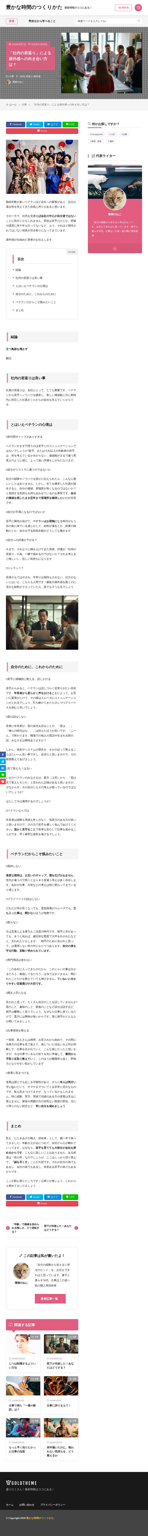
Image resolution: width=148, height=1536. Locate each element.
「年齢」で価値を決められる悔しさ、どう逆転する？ (25, 1228)
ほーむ (13, 104)
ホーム (9, 1504)
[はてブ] (3, 768)
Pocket (44, 131)
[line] (3, 775)
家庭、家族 (98, 141)
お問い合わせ (26, 1504)
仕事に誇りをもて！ (59, 1405)
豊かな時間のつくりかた (49, 7)
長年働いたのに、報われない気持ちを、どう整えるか (60, 1451)
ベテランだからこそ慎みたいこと (35, 303)
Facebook (17, 124)
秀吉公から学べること (31, 21)
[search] (139, 21)
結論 (17, 270)
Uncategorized (98, 134)
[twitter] (3, 761)
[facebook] (3, 754)
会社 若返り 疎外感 (30, 76)
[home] (115, 248)
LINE (72, 124)
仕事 (11, 76)
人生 (114, 134)
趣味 (113, 141)
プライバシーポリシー (52, 1504)
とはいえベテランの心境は (31, 287)
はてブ (54, 124)
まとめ (19, 311)
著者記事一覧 (49, 1298)
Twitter (36, 124)
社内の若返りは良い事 (28, 279)
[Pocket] (3, 781)
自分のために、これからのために (35, 295)
